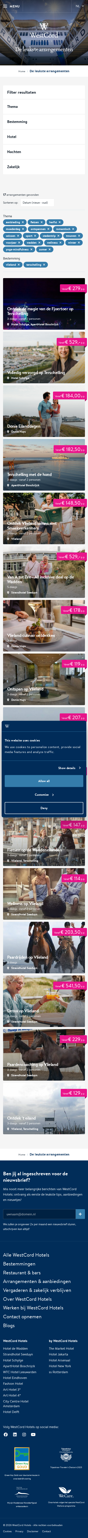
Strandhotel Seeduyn (18, 1354)
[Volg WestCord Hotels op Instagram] (24, 1434)
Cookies (7, 1531)
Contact (46, 1531)
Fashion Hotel (13, 1383)
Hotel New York (60, 1366)
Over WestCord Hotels (27, 1299)
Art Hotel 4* (12, 1395)
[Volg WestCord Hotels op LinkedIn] (14, 1434)
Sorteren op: (10, 202)
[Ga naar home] (44, 31)
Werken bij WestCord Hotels (33, 1307)
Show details (66, 768)
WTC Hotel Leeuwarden (19, 1372)
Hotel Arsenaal (59, 1360)
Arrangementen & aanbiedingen (37, 1281)
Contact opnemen (22, 1316)
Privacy (19, 1531)
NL (78, 6)
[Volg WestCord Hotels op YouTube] (33, 1434)
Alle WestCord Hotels (26, 1254)
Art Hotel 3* (12, 1389)
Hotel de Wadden (15, 1348)
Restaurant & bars (22, 1272)
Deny (44, 808)
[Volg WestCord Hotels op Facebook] (5, 1434)
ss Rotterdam (58, 1372)
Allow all (44, 781)
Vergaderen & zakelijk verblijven (37, 1290)
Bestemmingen (19, 1263)
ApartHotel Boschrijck (19, 1366)
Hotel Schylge (13, 1360)
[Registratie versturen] (80, 1214)
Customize (42, 794)
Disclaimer (32, 1531)
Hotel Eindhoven (15, 1378)
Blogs (9, 1325)
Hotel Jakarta (58, 1354)
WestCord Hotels (21, 1525)
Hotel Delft (11, 1412)
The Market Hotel (61, 1348)
